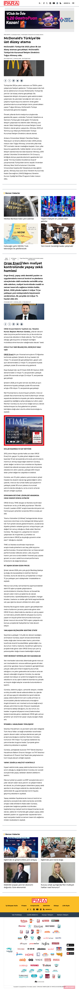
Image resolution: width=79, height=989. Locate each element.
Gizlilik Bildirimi (32, 915)
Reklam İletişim (62, 915)
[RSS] (60, 3)
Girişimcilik (34, 906)
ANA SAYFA (7, 34)
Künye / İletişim (47, 915)
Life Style (65, 906)
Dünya (56, 906)
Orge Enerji (13, 263)
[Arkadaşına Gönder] (17, 80)
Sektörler (46, 906)
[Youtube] (54, 3)
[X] (47, 3)
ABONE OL (67, 3)
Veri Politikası (17, 915)
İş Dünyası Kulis (16, 34)
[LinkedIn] (57, 3)
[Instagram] (50, 3)
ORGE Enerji (9, 354)
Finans (23, 906)
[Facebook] (44, 3)
